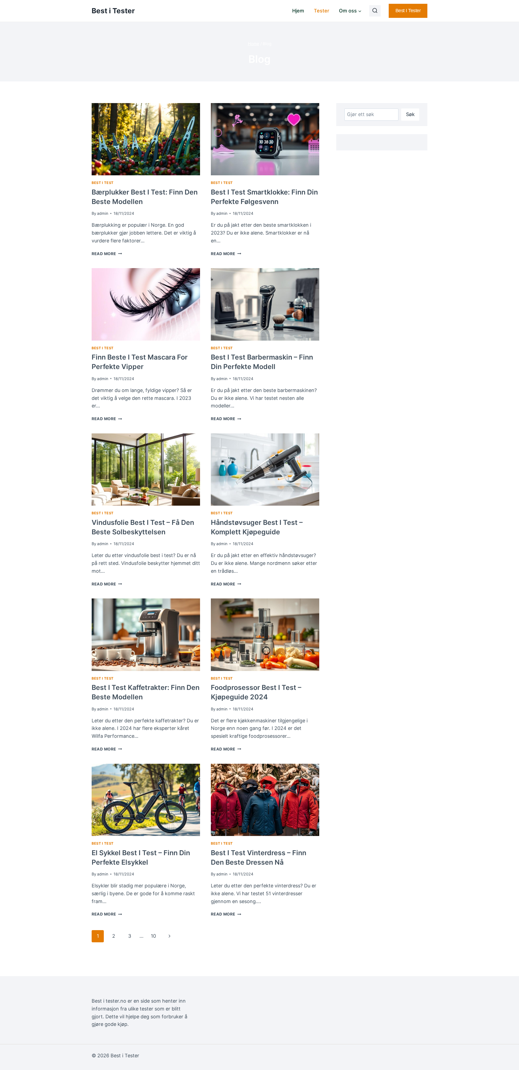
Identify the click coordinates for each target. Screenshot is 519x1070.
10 (153, 936)
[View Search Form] (375, 11)
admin (102, 213)
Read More (107, 253)
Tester (321, 11)
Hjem (298, 11)
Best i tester (408, 10)
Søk (410, 114)
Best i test (103, 183)
